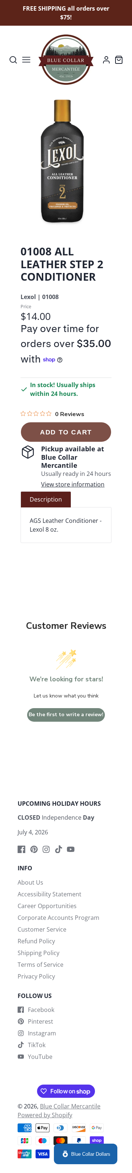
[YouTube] (71, 849)
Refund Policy (36, 941)
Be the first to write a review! (66, 714)
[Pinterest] (34, 849)
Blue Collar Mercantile (70, 1106)
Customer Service (42, 929)
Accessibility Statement (49, 894)
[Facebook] (22, 849)
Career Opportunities (47, 906)
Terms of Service (40, 965)
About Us (30, 882)
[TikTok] (59, 849)
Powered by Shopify (45, 1115)
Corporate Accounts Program (58, 918)
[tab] (46, 499)
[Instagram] (46, 849)
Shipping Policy (38, 953)
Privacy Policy (36, 976)
